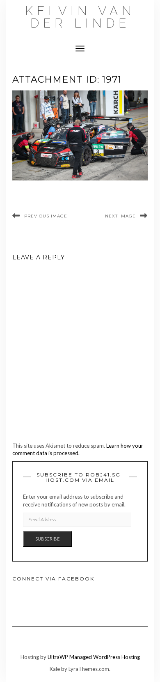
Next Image (120, 216)
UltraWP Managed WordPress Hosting (94, 657)
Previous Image (45, 216)
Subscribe (47, 538)
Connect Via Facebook (53, 579)
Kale (55, 669)
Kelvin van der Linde (80, 17)
